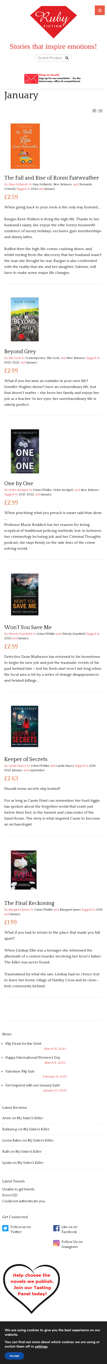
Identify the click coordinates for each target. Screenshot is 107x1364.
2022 (34, 188)
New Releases (62, 184)
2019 (92, 765)
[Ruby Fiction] (53, 23)
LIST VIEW (100, 110)
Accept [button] (14, 1356)
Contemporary (35, 358)
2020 (8, 638)
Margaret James (70, 909)
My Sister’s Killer (30, 1118)
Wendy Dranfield (73, 633)
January (50, 188)
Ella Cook (53, 358)
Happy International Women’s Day (32, 1058)
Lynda (6, 1163)
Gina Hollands (42, 184)
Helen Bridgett (63, 490)
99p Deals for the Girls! (23, 1044)
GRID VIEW (94, 110)
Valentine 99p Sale (20, 1072)
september (37, 770)
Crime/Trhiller (42, 490)
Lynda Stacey (65, 765)
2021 (7, 362)
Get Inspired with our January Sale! (32, 1085)
